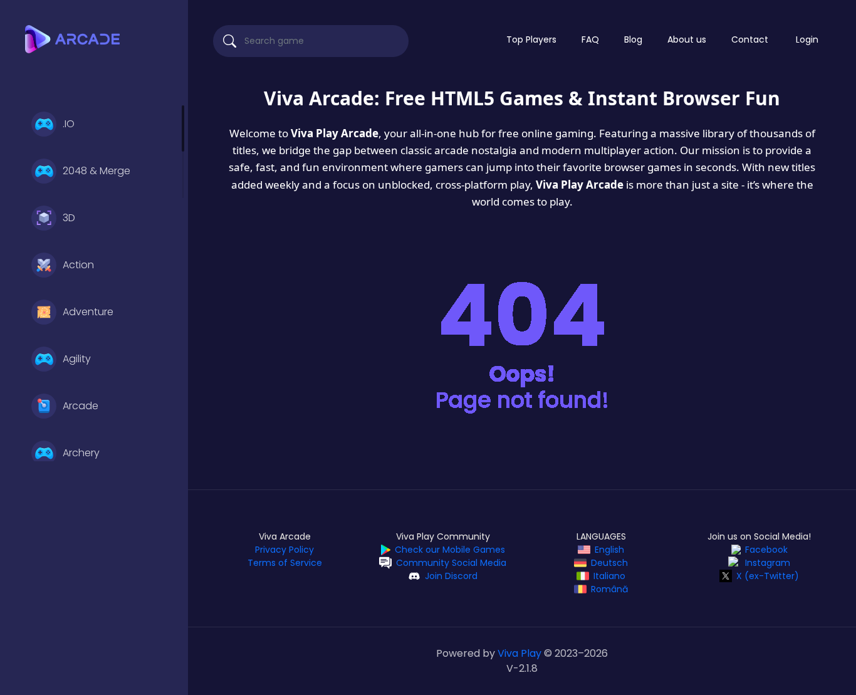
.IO (69, 124)
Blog (633, 39)
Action (78, 265)
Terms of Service (285, 563)
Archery (81, 453)
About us (686, 39)
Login (807, 39)
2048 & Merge (96, 171)
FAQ (590, 39)
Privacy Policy (284, 549)
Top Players (531, 39)
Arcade (80, 406)
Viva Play (519, 653)
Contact (749, 39)
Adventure (88, 312)
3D (69, 218)
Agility (77, 359)
